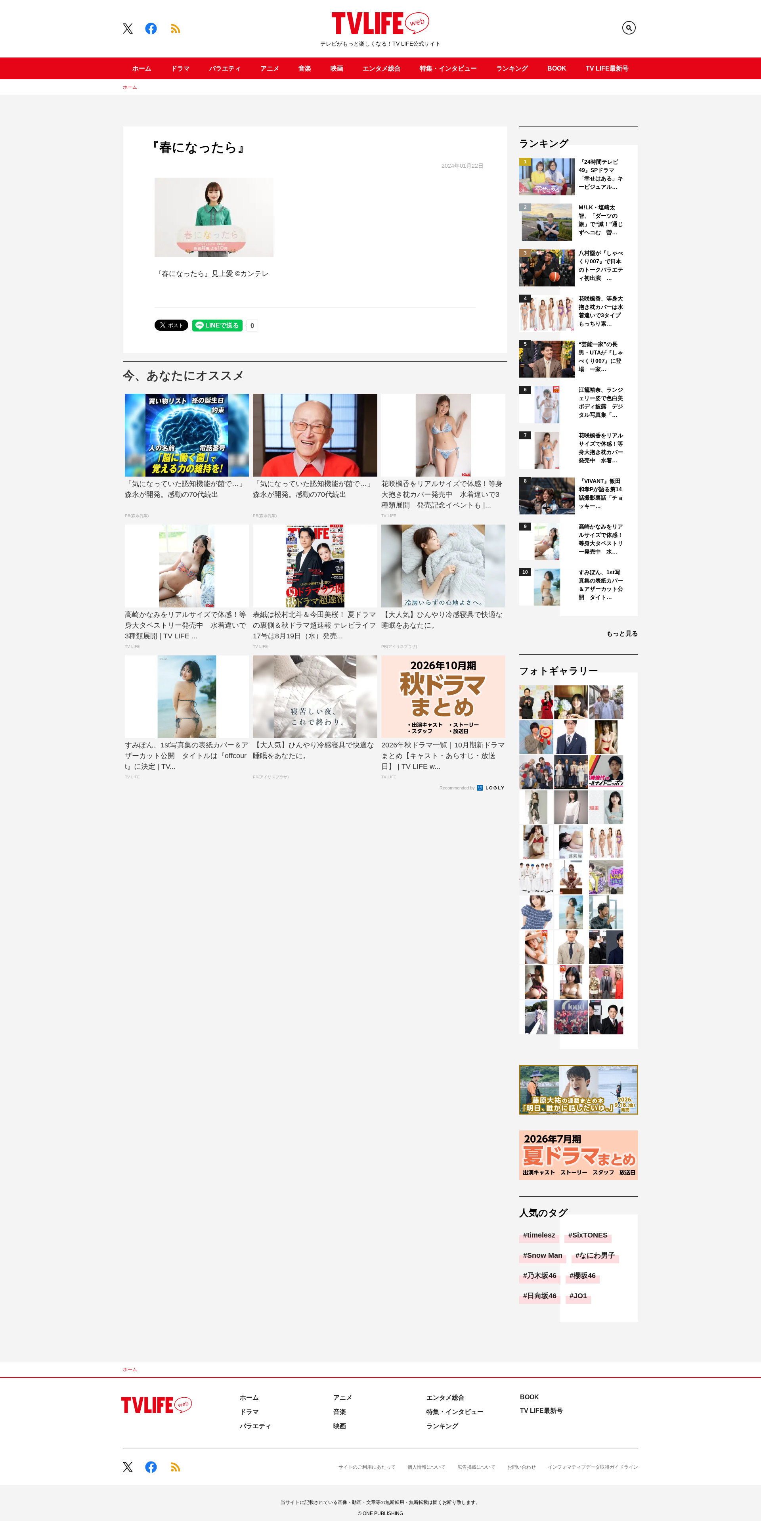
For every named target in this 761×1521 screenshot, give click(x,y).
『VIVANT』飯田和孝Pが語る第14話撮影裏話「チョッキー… (601, 493)
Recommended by (458, 787)
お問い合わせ (521, 1467)
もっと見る (622, 633)
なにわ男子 (597, 1255)
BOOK (556, 68)
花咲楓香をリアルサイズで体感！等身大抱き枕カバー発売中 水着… (601, 448)
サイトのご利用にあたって (367, 1467)
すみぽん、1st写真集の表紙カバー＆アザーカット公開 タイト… (601, 584)
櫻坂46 (585, 1276)
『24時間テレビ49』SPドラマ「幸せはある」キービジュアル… (601, 174)
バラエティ (225, 68)
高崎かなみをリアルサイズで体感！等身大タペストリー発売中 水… (601, 539)
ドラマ (180, 68)
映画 (337, 68)
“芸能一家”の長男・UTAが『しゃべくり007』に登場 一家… (601, 356)
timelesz (541, 1235)
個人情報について (426, 1467)
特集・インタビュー (448, 68)
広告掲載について (476, 1467)
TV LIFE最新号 (607, 68)
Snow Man (544, 1255)
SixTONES (590, 1235)
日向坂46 (541, 1296)
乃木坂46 (541, 1276)
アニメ (269, 68)
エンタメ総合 (382, 68)
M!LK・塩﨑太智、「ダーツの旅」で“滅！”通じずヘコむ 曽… (601, 220)
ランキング (512, 68)
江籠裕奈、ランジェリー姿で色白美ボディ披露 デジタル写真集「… (601, 402)
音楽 (304, 68)
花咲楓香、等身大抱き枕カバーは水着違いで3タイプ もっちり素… (601, 311)
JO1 (580, 1296)
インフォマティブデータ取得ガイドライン (593, 1467)
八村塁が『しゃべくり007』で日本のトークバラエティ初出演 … (601, 265)
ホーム (141, 68)
